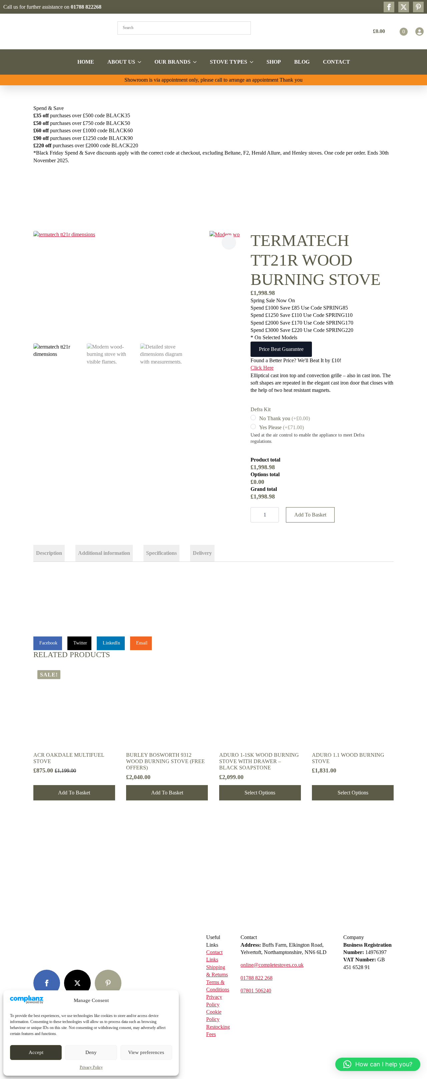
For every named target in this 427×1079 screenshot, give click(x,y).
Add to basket (310, 515)
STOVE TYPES (228, 62)
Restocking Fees (218, 1030)
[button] (229, 242)
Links (212, 959)
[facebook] (389, 7)
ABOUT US (121, 62)
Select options (260, 792)
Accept (36, 1052)
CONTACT (336, 62)
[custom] (418, 7)
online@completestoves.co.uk (272, 965)
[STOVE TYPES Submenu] (253, 62)
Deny (91, 1052)
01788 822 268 (257, 978)
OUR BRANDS (172, 62)
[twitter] (403, 7)
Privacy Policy (91, 1067)
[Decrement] (256, 515)
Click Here (262, 368)
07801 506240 (256, 990)
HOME (85, 62)
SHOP (274, 62)
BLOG (302, 62)
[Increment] (273, 515)
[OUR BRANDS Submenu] (196, 62)
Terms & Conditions (217, 985)
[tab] (49, 553)
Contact (214, 952)
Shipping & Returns (217, 970)
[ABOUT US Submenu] (141, 62)
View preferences (146, 1052)
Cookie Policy (214, 1015)
